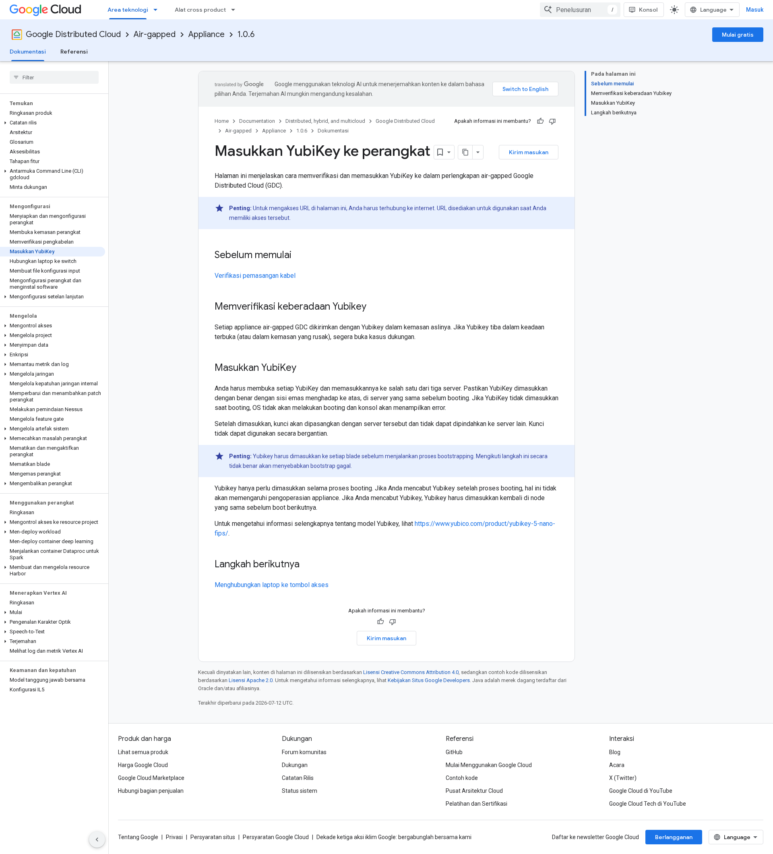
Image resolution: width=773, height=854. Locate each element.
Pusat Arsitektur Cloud (474, 791)
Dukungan (295, 765)
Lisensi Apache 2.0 (251, 680)
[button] (52, 123)
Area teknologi (127, 9)
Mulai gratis (738, 34)
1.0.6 (246, 34)
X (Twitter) (623, 778)
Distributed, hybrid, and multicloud (325, 121)
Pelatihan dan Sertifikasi (476, 803)
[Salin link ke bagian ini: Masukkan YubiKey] (304, 368)
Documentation (257, 121)
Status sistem (299, 791)
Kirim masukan (528, 152)
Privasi (174, 837)
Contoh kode (462, 778)
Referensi (74, 51)
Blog (614, 752)
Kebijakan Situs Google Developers (429, 680)
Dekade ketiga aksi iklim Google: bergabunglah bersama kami (393, 837)
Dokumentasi (28, 51)
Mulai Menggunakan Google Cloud (489, 765)
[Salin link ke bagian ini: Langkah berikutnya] (308, 565)
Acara (616, 765)
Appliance (206, 34)
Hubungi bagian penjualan (151, 791)
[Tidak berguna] (552, 121)
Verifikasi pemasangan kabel (255, 275)
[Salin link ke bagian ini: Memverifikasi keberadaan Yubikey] (374, 307)
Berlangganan (673, 837)
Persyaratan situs (212, 837)
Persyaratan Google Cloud (276, 837)
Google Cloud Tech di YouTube (647, 803)
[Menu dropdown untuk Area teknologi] (157, 9)
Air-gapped (155, 34)
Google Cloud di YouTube (640, 791)
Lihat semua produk (143, 752)
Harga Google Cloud (143, 765)
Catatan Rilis (298, 778)
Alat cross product (200, 9)
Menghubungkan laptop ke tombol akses (272, 585)
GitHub (454, 752)
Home (222, 121)
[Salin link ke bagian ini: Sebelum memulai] (299, 256)
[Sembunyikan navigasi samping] (97, 839)
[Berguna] (540, 121)
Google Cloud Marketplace (151, 778)
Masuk (754, 9)
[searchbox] (54, 77)
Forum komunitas (304, 752)
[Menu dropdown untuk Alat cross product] (235, 9)
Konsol (648, 9)
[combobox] (580, 9)
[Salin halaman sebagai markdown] (465, 152)
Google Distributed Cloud (73, 34)
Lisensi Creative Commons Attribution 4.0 (411, 672)
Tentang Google (138, 837)
